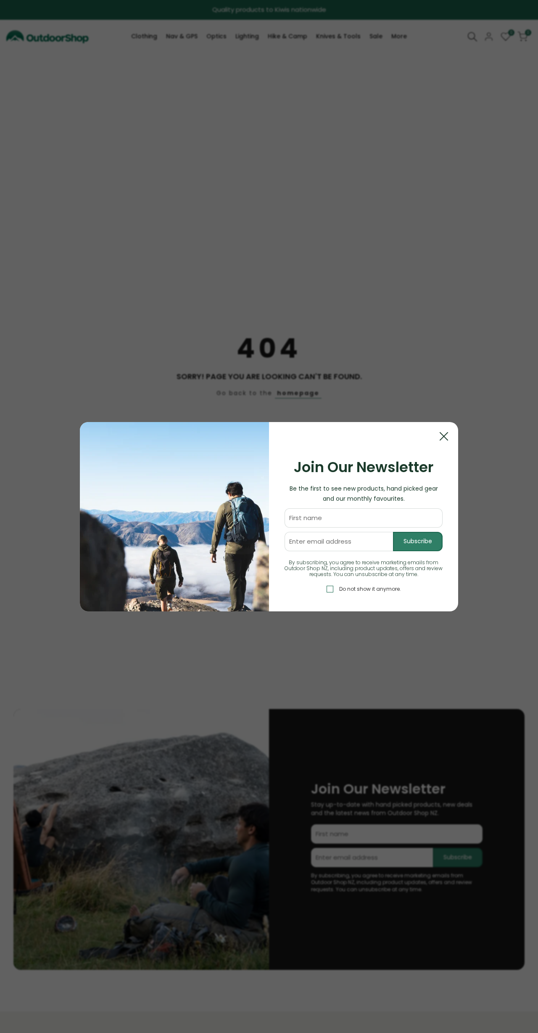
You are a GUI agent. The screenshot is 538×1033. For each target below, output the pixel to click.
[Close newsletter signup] (444, 436)
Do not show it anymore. (370, 588)
